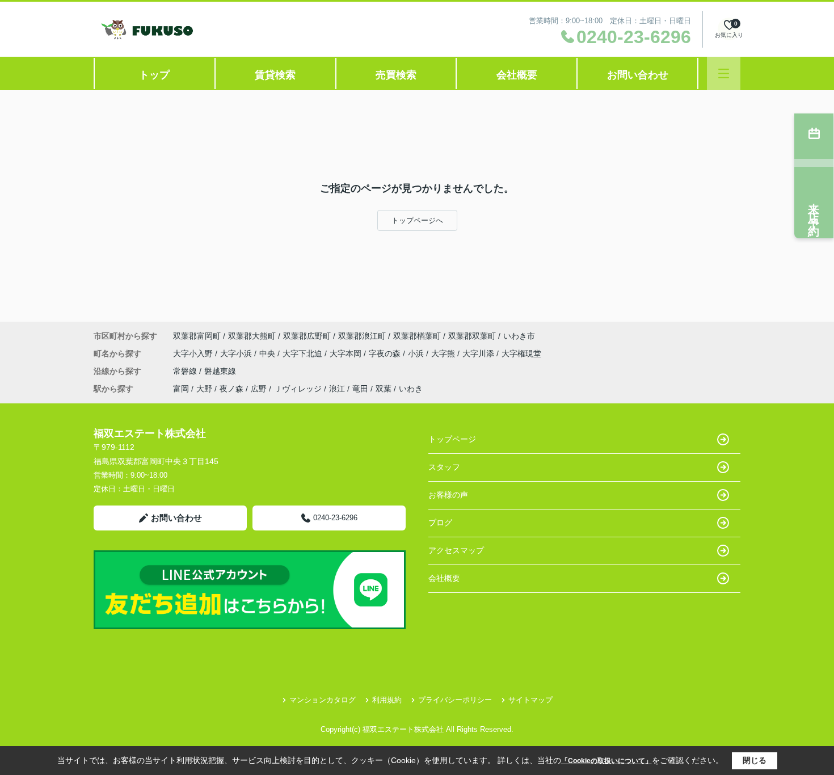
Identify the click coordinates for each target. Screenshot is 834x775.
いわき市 (519, 335)
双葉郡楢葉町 (417, 335)
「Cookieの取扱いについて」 (606, 761)
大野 (204, 388)
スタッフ (444, 466)
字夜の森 (386, 353)
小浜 (417, 353)
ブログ (440, 522)
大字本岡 (347, 353)
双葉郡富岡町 (197, 335)
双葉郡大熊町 (252, 335)
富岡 (181, 388)
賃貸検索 (275, 75)
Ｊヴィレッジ (298, 388)
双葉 (383, 388)
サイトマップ (530, 700)
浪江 (337, 388)
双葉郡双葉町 (472, 335)
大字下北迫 (304, 353)
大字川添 (479, 353)
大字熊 (444, 353)
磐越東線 (220, 371)
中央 (268, 353)
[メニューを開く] (724, 73)
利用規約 (387, 700)
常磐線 (186, 371)
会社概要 (516, 75)
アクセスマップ (456, 550)
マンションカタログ (322, 700)
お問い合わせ (637, 75)
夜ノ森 (231, 388)
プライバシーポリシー (455, 700)
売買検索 (396, 75)
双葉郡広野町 (307, 335)
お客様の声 (448, 494)
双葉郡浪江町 (362, 335)
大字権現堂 (521, 353)
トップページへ (417, 220)
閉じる (754, 760)
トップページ (452, 439)
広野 (259, 388)
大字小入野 (194, 353)
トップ (154, 75)
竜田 (360, 388)
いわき (411, 388)
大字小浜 (237, 353)
